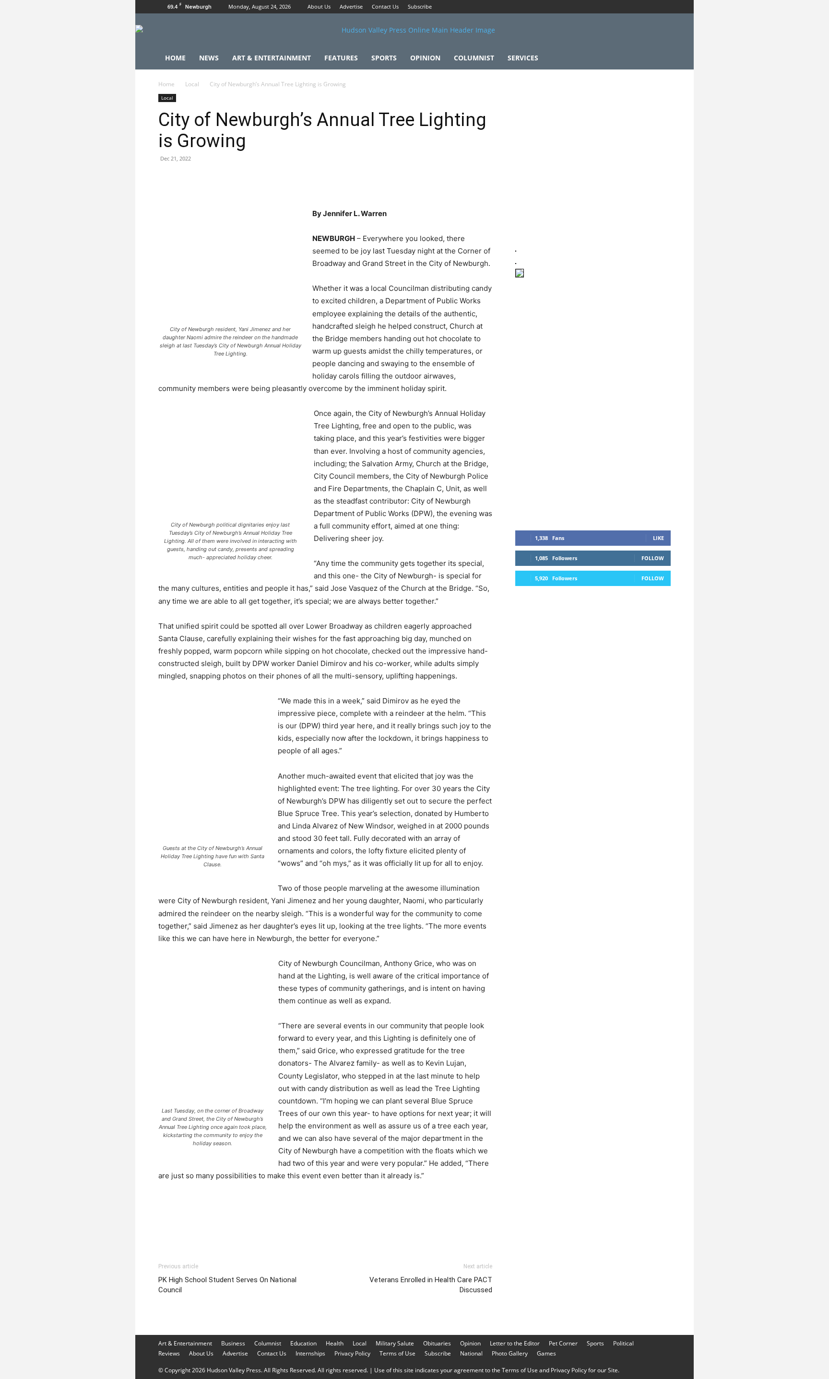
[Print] (278, 180)
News (209, 57)
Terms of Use (397, 1353)
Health (334, 1343)
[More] (345, 180)
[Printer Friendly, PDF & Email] (445, 1226)
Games (546, 1353)
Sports (384, 57)
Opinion (425, 57)
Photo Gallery (510, 1353)
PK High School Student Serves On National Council (227, 1285)
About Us (319, 6)
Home (175, 57)
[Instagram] (647, 6)
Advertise (351, 6)
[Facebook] (632, 6)
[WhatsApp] (234, 180)
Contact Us (385, 6)
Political (623, 1343)
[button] (659, 58)
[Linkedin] (256, 180)
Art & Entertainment (271, 57)
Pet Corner (563, 1343)
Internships (310, 1353)
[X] (663, 6)
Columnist (474, 57)
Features (341, 57)
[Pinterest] (212, 180)
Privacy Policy (352, 1353)
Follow (652, 558)
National (471, 1353)
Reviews (169, 1353)
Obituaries (437, 1343)
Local (192, 84)
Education (303, 1343)
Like (658, 537)
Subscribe (420, 6)
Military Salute (395, 1343)
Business (233, 1343)
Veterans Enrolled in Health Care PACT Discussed (430, 1285)
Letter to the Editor (515, 1343)
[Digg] (322, 180)
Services (523, 57)
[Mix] (300, 180)
